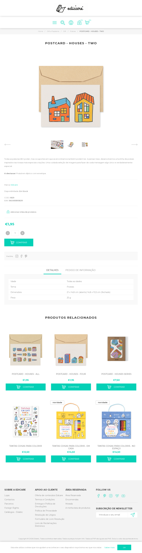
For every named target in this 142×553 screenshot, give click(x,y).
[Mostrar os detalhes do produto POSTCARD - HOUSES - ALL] (25, 349)
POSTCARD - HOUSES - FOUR (71, 374)
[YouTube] (123, 495)
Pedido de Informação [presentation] (80, 270)
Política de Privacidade (46, 510)
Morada (69, 503)
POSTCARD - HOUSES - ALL (26, 374)
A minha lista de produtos (77, 508)
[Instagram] (110, 495)
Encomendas (71, 499)
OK (124, 547)
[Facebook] (98, 495)
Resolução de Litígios (45, 515)
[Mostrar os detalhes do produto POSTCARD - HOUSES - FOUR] (71, 349)
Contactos (9, 499)
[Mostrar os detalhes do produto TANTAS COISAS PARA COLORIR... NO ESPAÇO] (116, 421)
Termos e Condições (45, 499)
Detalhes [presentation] (52, 270)
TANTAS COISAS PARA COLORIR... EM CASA (71, 447)
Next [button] (134, 145)
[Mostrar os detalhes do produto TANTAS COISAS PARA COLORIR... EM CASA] (71, 421)
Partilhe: (9, 256)
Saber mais (109, 547)
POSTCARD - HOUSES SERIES (116, 374)
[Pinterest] (104, 495)
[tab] (52, 270)
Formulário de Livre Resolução (49, 519)
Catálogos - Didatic (13, 512)
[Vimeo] (117, 495)
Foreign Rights (11, 508)
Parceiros (8, 503)
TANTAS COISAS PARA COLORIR (25, 446)
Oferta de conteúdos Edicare (49, 495)
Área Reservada (73, 495)
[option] (57, 145)
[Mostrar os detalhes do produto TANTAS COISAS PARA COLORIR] (25, 421)
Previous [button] (7, 145)
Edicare (14, 185)
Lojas (6, 495)
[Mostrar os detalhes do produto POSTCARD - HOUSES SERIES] (116, 349)
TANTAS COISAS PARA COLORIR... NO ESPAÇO (116, 447)
